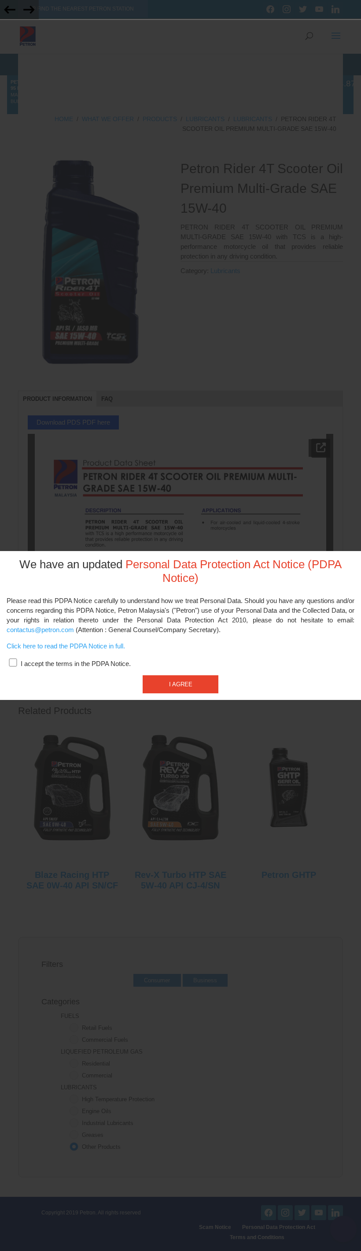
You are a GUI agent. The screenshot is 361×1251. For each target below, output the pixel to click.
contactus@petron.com (40, 629)
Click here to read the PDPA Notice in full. (66, 646)
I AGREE (180, 684)
